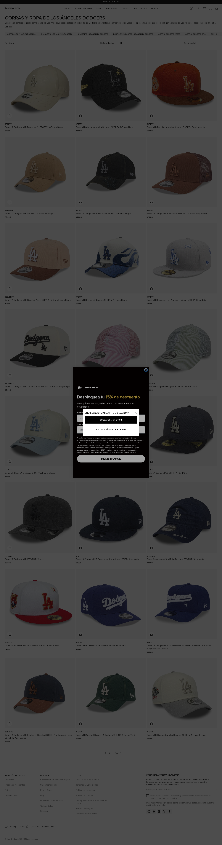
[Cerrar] (136, 413)
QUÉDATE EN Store (111, 419)
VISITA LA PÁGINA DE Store (111, 429)
